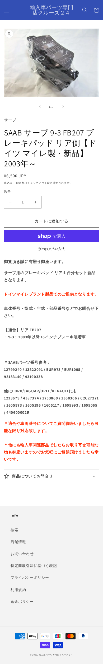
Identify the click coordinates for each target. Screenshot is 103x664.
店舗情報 (18, 541)
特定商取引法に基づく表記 (34, 565)
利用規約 (18, 589)
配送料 (20, 183)
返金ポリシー (22, 601)
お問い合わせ (22, 553)
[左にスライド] (40, 106)
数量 (7, 191)
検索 (14, 529)
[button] (6, 10)
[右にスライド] (63, 106)
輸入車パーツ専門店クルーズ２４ (56, 654)
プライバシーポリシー (30, 577)
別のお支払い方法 (51, 249)
